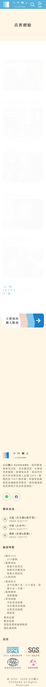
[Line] (6, 497)
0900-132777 (18, 537)
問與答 (11, 613)
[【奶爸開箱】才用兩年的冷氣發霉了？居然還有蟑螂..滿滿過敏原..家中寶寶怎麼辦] (23, 75)
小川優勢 (12, 559)
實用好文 (10, 581)
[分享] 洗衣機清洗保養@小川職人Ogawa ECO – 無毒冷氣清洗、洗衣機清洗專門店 (22, 186)
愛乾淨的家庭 (20, 103)
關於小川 (10, 556)
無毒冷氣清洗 (33, 103)
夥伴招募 (9, 621)
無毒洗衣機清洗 (23, 195)
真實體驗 (12, 595)
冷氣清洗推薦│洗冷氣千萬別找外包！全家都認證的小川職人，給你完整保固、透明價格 (23, 141)
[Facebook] (16, 497)
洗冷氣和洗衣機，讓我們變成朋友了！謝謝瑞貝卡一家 (23, 232)
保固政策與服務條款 (16, 624)
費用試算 (9, 617)
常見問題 (10, 599)
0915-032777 (18, 529)
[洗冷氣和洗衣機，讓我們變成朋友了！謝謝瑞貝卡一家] (23, 214)
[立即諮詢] (31, 321)
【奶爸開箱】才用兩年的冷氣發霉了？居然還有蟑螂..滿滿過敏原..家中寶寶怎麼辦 (23, 94)
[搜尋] (32, 4)
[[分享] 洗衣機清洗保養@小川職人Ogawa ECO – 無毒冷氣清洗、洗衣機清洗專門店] (23, 167)
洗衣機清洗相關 (16, 606)
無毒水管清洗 (15, 573)
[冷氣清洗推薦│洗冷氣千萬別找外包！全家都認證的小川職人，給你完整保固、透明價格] (23, 122)
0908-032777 (18, 521)
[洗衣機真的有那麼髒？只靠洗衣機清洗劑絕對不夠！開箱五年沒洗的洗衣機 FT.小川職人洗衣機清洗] (23, 262)
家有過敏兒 (8, 103)
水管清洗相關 (15, 609)
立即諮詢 (10, 577)
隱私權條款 (10, 628)
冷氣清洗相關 (15, 602)
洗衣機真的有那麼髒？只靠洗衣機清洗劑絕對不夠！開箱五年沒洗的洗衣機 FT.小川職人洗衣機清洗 (23, 281)
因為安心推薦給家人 (12, 239)
